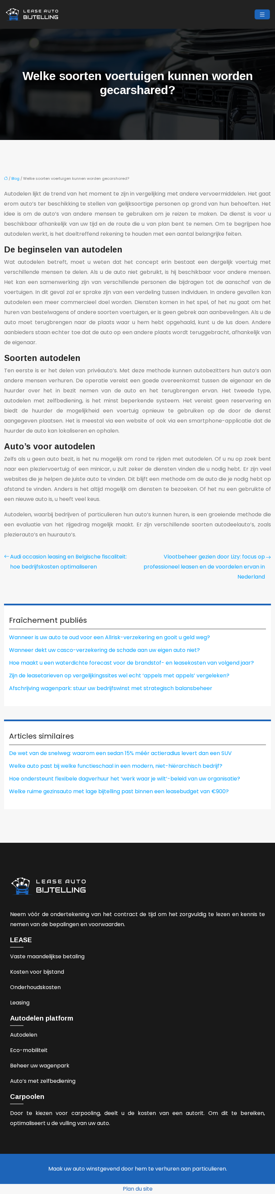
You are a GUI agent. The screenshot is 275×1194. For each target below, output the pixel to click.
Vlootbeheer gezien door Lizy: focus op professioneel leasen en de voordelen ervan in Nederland (204, 567)
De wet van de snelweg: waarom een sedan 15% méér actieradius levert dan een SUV (120, 753)
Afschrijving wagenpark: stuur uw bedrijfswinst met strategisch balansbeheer (110, 688)
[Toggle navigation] (262, 14)
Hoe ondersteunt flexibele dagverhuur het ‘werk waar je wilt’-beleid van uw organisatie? (124, 778)
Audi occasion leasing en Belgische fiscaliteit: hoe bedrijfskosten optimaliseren (68, 562)
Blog (15, 178)
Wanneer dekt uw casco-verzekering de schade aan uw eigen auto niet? (104, 650)
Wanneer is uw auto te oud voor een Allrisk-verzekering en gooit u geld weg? (109, 637)
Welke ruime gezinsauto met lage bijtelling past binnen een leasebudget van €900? (119, 791)
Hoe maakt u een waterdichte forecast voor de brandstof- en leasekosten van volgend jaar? (131, 663)
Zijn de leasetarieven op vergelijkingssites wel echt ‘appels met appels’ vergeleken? (119, 675)
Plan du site (138, 1189)
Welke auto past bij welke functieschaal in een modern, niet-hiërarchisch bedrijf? (115, 766)
